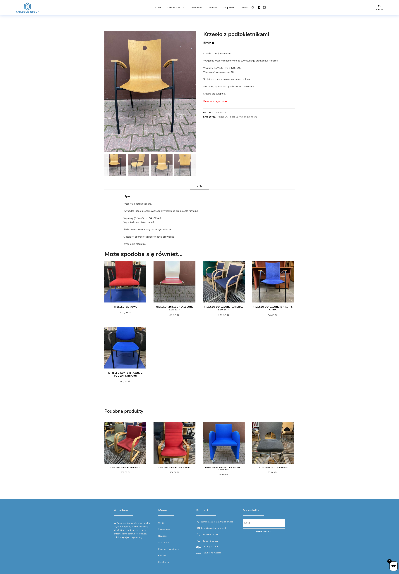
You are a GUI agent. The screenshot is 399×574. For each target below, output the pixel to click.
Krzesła (222, 117)
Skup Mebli (163, 542)
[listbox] (150, 164)
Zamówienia (196, 7)
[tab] (199, 186)
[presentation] (106, 165)
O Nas (161, 522)
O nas (158, 7)
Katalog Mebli (174, 7)
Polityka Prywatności (168, 549)
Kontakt (244, 7)
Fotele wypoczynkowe (243, 117)
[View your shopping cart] (379, 7)
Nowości (213, 7)
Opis (199, 185)
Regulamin (163, 562)
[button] (182, 7)
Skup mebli (229, 7)
